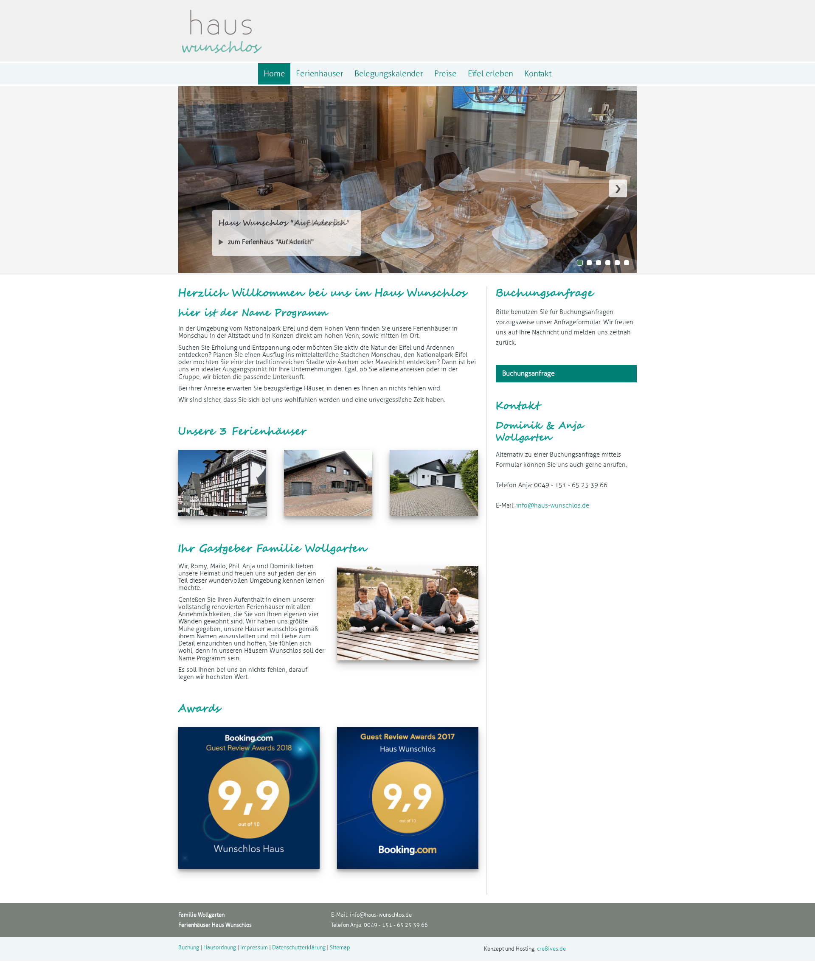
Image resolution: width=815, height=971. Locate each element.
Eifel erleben (491, 74)
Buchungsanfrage (528, 373)
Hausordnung (219, 947)
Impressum (254, 947)
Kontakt (537, 74)
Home (274, 74)
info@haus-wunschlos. (377, 915)
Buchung (188, 947)
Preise (445, 74)
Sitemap (340, 947)
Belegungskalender (388, 74)
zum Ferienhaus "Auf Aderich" (271, 242)
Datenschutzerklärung (299, 947)
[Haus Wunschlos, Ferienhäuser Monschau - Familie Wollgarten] (221, 55)
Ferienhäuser (319, 74)
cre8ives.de (551, 949)
